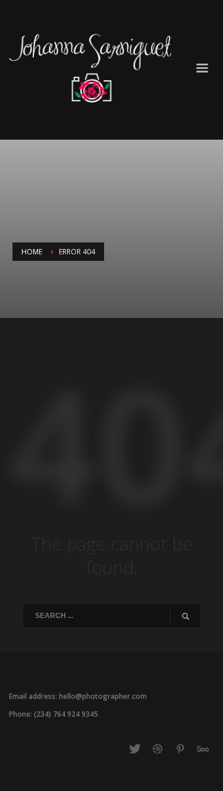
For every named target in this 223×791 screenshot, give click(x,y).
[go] (185, 616)
